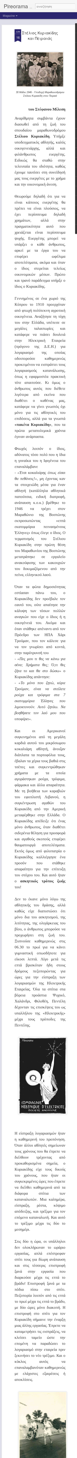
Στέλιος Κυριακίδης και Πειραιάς (40, 35)
